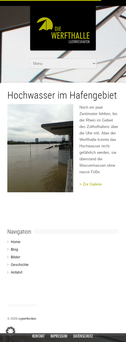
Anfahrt (16, 272)
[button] (10, 331)
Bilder (15, 257)
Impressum (58, 336)
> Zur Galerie (90, 184)
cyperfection (27, 318)
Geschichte (20, 265)
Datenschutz (83, 336)
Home (16, 242)
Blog (14, 249)
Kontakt (38, 336)
